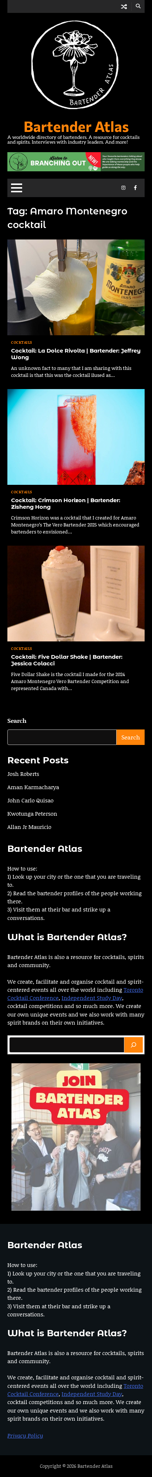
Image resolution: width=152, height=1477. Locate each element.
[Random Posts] (124, 6)
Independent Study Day (92, 998)
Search (17, 720)
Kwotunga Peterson (32, 813)
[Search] (133, 1045)
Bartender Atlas (76, 126)
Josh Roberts (23, 774)
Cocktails (21, 342)
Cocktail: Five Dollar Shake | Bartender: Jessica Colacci (66, 660)
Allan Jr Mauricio (29, 827)
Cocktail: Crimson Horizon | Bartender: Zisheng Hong (65, 503)
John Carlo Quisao (30, 800)
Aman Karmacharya (33, 787)
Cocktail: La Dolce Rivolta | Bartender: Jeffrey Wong (76, 354)
